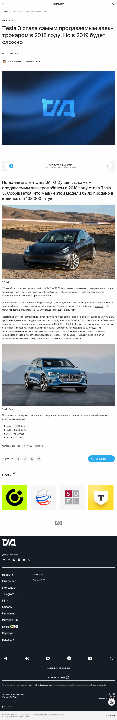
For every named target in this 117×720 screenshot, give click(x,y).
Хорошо (110, 715)
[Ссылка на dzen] (19, 560)
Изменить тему (56, 677)
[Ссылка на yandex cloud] (12, 697)
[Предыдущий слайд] (106, 475)
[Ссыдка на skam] (7, 707)
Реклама (38, 580)
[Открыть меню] (3, 4)
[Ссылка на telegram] (4, 560)
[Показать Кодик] (111, 702)
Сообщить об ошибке (58, 668)
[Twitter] (32, 459)
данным (16, 182)
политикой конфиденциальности (40, 685)
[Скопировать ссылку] (39, 459)
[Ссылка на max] (14, 560)
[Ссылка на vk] (9, 560)
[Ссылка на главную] (9, 542)
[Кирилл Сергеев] (4, 61)
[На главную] (58, 4)
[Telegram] (18, 459)
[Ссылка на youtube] (24, 560)
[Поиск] (113, 4)
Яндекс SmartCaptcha (98, 685)
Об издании (38, 574)
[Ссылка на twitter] (29, 560)
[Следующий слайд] (114, 475)
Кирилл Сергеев (14, 62)
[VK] (25, 459)
